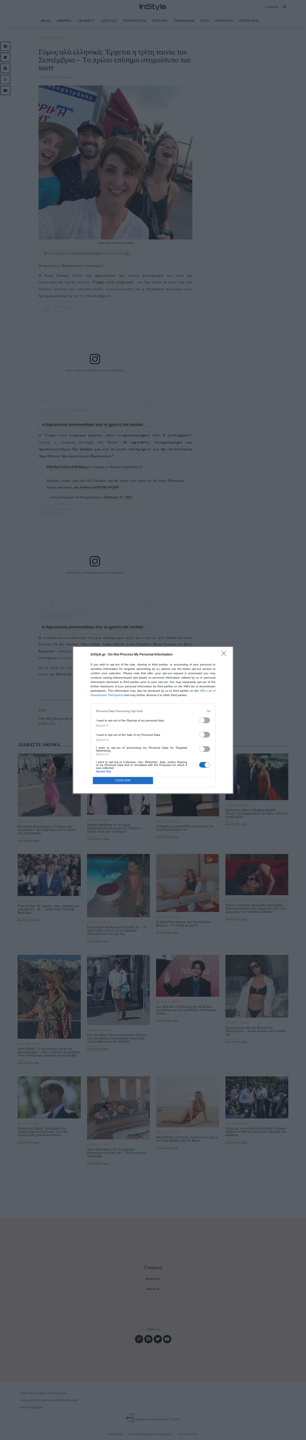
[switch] (204, 720)
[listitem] (153, 711)
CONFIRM (123, 780)
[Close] (225, 655)
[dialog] (153, 720)
